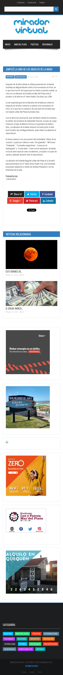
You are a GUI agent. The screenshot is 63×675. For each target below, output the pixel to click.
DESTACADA (35, 644)
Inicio (7, 44)
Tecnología (25, 61)
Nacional (9, 53)
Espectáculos (21, 77)
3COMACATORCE (31, 665)
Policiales (9, 639)
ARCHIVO (10, 77)
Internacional (23, 53)
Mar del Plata (20, 44)
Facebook (32, 2)
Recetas (8, 633)
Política (34, 44)
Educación (39, 53)
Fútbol (22, 644)
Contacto (21, 2)
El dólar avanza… (14, 308)
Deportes (9, 61)
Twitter (42, 2)
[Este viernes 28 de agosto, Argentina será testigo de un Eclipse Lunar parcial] (31, 254)
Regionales (47, 44)
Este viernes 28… (14, 271)
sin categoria (50, 644)
